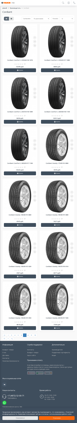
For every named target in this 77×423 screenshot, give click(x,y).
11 (4, 339)
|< (4, 335)
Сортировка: (27, 18)
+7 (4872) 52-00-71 (15, 395)
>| (12, 339)
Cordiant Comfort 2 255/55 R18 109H (20, 112)
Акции (54, 355)
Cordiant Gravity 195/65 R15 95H (20, 318)
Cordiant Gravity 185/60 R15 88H (57, 215)
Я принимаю (57, 418)
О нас (4, 352)
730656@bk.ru (12, 398)
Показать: (55, 18)
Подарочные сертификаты (61, 352)
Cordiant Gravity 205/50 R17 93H (57, 318)
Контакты (5, 358)
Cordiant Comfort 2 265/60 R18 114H (57, 112)
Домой (4, 8)
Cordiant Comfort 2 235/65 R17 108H (57, 60)
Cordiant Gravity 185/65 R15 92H (20, 266)
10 (35, 335)
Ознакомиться (20, 418)
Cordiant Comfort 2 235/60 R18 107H (20, 60)
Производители (57, 350)
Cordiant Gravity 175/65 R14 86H (57, 163)
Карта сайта (31, 355)
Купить (21, 70)
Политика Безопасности (10, 361)
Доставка (5, 355)
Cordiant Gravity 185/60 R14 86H (20, 215)
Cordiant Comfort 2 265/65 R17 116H (20, 163)
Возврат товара (8, 350)
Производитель (15, 8)
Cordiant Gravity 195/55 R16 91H (57, 266)
